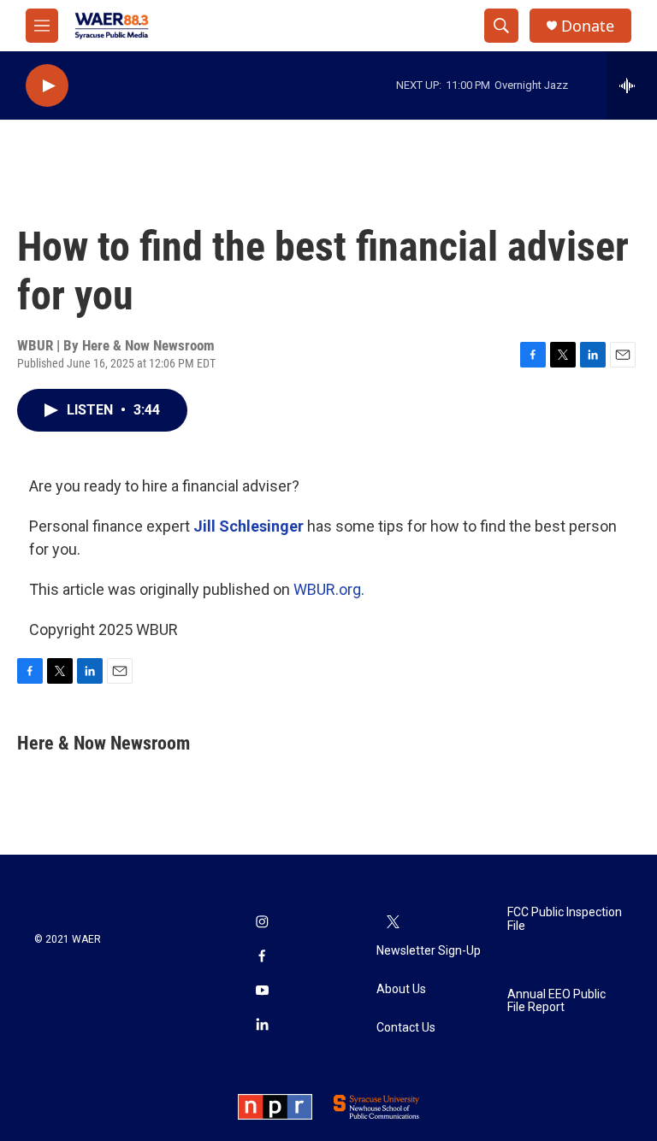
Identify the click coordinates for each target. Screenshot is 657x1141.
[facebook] (262, 957)
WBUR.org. (328, 589)
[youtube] (262, 991)
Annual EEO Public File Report (556, 1001)
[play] (47, 86)
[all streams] (632, 85)
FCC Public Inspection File (564, 919)
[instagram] (262, 923)
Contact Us (405, 1027)
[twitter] (393, 923)
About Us (401, 989)
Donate (587, 26)
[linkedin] (262, 1026)
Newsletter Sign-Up (428, 950)
